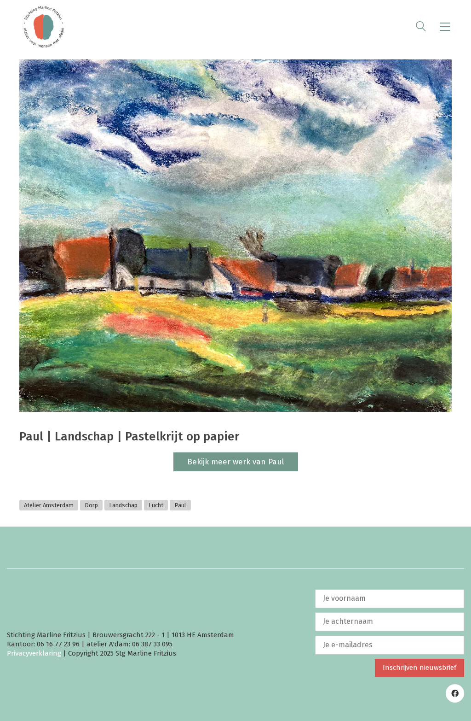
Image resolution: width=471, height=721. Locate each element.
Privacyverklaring (34, 653)
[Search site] (421, 27)
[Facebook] (455, 693)
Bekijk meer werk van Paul (235, 462)
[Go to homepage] (44, 27)
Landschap (123, 505)
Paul (180, 505)
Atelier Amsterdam (49, 505)
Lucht (156, 505)
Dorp (91, 505)
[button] (445, 26)
